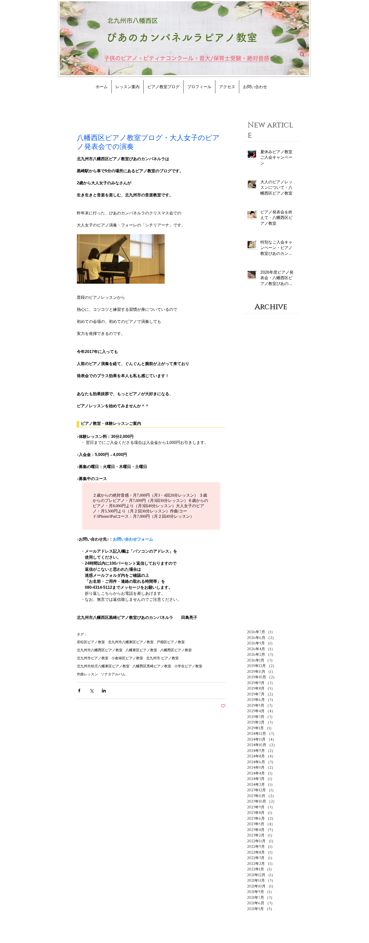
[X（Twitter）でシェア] (91, 690)
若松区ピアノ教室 (91, 642)
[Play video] (121, 259)
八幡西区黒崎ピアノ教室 (152, 666)
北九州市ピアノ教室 (92, 658)
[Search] (302, 54)
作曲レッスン (87, 674)
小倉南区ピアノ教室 (127, 658)
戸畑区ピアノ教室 (171, 642)
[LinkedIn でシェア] (103, 690)
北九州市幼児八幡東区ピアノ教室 (103, 666)
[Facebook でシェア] (79, 690)
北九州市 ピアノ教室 (162, 658)
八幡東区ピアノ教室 (141, 650)
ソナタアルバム (113, 674)
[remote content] (151, 424)
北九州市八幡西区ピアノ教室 (99, 650)
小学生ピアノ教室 (188, 666)
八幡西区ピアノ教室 (176, 650)
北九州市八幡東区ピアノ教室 (131, 642)
